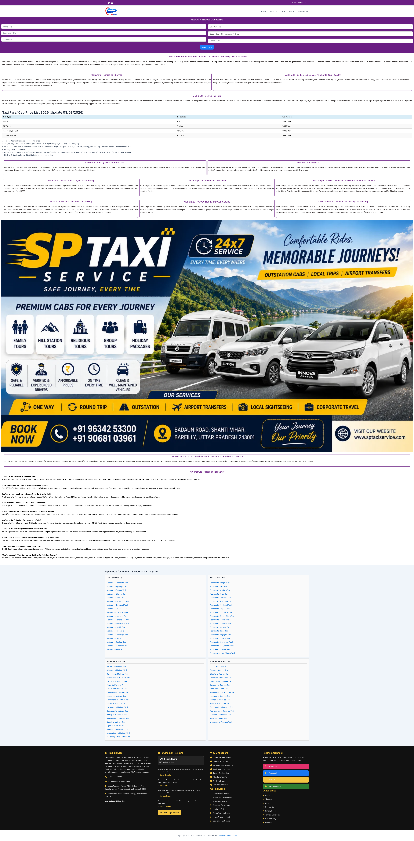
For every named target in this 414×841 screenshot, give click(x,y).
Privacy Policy (270, 811)
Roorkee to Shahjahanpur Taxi (222, 646)
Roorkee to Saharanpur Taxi (221, 642)
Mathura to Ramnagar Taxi (117, 635)
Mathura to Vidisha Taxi (116, 649)
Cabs (283, 11)
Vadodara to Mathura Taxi (117, 729)
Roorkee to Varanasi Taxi (220, 649)
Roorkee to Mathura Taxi (220, 627)
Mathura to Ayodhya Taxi (117, 586)
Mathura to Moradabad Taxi (118, 623)
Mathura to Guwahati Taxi (117, 605)
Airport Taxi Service (219, 801)
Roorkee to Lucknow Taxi (220, 623)
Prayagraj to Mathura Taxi (117, 707)
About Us (273, 11)
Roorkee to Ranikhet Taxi (220, 638)
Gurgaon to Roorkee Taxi (220, 685)
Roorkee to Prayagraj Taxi (220, 635)
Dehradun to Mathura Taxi (117, 674)
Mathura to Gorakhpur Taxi (118, 601)
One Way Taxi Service (220, 793)
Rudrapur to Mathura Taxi (117, 715)
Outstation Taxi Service (221, 805)
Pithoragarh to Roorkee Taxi (221, 707)
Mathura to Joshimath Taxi (117, 612)
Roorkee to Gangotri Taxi (220, 583)
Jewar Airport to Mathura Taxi (119, 737)
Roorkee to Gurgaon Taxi (220, 609)
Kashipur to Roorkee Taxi (220, 696)
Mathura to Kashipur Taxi (117, 616)
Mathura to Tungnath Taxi (117, 646)
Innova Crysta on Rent (221, 817)
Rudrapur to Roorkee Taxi (220, 715)
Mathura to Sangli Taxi (116, 638)
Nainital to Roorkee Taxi (220, 703)
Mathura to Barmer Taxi (116, 590)
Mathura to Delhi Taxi (115, 597)
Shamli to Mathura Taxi (116, 722)
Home (263, 11)
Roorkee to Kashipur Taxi (220, 620)
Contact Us (303, 11)
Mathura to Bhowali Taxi (116, 594)
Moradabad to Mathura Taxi (118, 700)
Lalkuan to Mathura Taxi (116, 696)
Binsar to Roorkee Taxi (219, 670)
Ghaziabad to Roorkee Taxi (221, 681)
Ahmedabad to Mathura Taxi (118, 733)
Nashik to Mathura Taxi (116, 703)
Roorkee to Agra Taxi (218, 586)
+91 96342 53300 (115, 777)
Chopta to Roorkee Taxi (219, 674)
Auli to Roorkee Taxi (218, 666)
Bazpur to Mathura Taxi (116, 666)
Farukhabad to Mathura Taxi (118, 677)
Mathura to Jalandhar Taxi (117, 609)
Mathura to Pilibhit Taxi (116, 631)
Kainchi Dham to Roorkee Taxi (222, 692)
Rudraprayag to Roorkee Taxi (222, 711)
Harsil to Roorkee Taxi (219, 689)
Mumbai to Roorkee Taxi (220, 700)
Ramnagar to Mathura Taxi (117, 711)
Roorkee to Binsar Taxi (219, 594)
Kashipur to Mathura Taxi (117, 689)
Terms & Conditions (272, 815)
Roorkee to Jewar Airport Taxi (222, 653)
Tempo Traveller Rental (221, 813)
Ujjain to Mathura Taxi (116, 726)
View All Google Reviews (169, 813)
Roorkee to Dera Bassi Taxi (221, 601)
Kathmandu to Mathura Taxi (118, 692)
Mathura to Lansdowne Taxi (118, 620)
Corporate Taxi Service (221, 821)
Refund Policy (270, 819)
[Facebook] (106, 3)
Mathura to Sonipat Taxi (116, 642)
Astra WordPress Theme (227, 836)
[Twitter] (109, 3)
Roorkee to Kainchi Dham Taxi (222, 616)
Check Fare (207, 47)
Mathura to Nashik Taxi (116, 627)
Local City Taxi (218, 809)
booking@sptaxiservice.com (119, 781)
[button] (299, 2)
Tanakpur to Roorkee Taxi (220, 718)
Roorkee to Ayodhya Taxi (220, 590)
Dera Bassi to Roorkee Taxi (221, 677)
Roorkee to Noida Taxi (219, 631)
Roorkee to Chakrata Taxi (220, 597)
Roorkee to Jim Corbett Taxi (221, 612)
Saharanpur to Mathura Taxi (118, 718)
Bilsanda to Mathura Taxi (117, 670)
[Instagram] (112, 3)
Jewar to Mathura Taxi (116, 685)
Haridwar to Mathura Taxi (117, 681)
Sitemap (291, 11)
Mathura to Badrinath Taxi (117, 583)
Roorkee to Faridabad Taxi (221, 605)
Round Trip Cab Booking (222, 797)
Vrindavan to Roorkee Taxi (221, 722)
